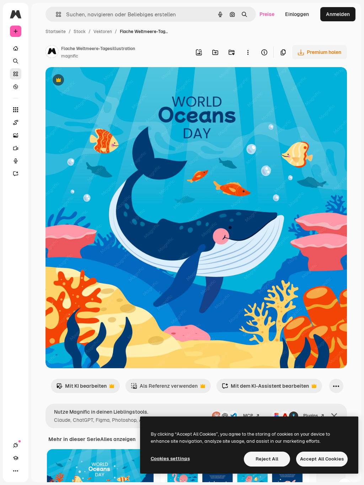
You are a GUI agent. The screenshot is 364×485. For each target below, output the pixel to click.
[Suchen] (15, 61)
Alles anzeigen (117, 439)
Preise (266, 14)
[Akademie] (15, 458)
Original (91, 80)
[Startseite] (15, 48)
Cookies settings (170, 459)
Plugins (310, 416)
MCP (248, 416)
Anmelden (338, 14)
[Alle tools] (15, 109)
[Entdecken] (15, 86)
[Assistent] (15, 173)
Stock (80, 31)
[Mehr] (15, 470)
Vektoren (102, 31)
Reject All (267, 459)
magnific (69, 56)
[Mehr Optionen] (248, 52)
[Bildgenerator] (15, 135)
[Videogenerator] (15, 148)
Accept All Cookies (322, 459)
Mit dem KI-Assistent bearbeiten (265, 388)
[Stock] (15, 74)
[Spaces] (15, 122)
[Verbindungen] (15, 445)
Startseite (56, 31)
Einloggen (297, 14)
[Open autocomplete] (55, 14)
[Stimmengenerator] (15, 161)
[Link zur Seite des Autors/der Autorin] (52, 52)
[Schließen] (334, 416)
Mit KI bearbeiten (81, 388)
